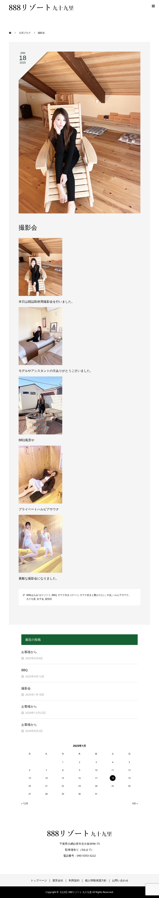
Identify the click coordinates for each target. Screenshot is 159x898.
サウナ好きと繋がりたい (92, 595)
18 (112, 778)
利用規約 (74, 880)
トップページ (39, 880)
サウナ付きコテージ (68, 595)
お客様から (29, 652)
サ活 (109, 595)
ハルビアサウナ (120, 595)
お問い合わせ (120, 880)
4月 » (135, 803)
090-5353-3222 (86, 855)
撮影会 (26, 688)
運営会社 (57, 880)
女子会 (40, 599)
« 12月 (24, 803)
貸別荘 (48, 599)
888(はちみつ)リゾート (38, 595)
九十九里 (31, 599)
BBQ (54, 595)
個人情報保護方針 (96, 880)
